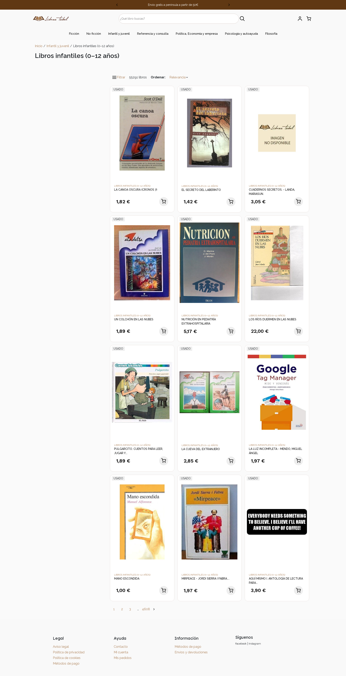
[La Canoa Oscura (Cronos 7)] (142, 133)
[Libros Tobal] (51, 18)
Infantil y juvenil (119, 33)
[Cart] (308, 18)
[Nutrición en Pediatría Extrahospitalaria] (210, 262)
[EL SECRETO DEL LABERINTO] (210, 133)
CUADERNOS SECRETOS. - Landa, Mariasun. (272, 191)
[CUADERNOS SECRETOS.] (277, 133)
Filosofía (271, 33)
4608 (146, 609)
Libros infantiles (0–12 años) (132, 185)
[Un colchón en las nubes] (142, 262)
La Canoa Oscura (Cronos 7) (135, 189)
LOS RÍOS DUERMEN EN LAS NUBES (272, 319)
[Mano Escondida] (142, 521)
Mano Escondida (126, 578)
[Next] (229, 5)
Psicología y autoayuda (241, 33)
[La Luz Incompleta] (277, 392)
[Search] (242, 18)
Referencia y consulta (152, 33)
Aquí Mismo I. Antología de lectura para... (276, 580)
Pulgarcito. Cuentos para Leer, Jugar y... (138, 451)
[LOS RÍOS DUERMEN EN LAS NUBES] (277, 262)
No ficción (93, 33)
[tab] (74, 34)
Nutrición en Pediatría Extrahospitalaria (199, 321)
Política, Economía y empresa (197, 33)
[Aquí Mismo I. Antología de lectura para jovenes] (277, 521)
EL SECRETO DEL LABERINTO (201, 189)
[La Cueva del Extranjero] (210, 392)
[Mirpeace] (210, 521)
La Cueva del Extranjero (201, 449)
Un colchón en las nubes (133, 319)
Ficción (74, 33)
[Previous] (117, 5)
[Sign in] (300, 18)
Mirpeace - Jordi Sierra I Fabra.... (205, 578)
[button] (178, 77)
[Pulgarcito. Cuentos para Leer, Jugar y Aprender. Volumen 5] (142, 392)
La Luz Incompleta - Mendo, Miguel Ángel (275, 451)
